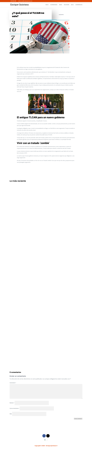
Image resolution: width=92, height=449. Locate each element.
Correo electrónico (14, 408)
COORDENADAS (53, 4)
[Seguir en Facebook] (44, 435)
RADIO (60, 4)
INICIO (47, 4)
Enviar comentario (78, 418)
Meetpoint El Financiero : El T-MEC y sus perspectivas (25, 232)
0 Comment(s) (63, 54)
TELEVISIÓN (66, 4)
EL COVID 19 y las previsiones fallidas (21, 291)
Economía (61, 14)
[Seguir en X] (48, 435)
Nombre (12, 403)
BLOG (72, 4)
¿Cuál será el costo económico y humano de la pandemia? (27, 350)
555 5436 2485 (13, 1)
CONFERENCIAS (78, 4)
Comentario (13, 382)
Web (11, 413)
